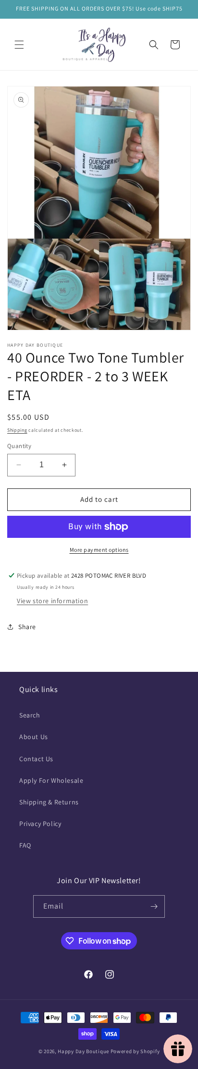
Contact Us (36, 758)
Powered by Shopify (135, 1051)
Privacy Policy (40, 823)
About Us (33, 736)
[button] (19, 44)
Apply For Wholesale (51, 780)
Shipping (17, 430)
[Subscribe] (153, 906)
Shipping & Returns (49, 802)
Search (29, 715)
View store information (52, 600)
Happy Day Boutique (83, 1051)
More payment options (99, 549)
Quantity (19, 446)
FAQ (25, 845)
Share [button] (27, 626)
